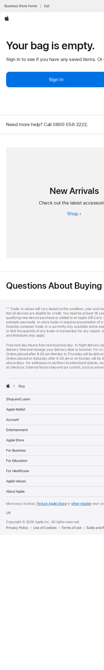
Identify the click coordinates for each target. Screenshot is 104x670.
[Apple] (8, 385)
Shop (74, 213)
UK (8, 513)
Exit (47, 6)
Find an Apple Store (52, 504)
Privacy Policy (17, 528)
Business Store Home (20, 6)
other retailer (81, 504)
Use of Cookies (44, 528)
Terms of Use (71, 528)
